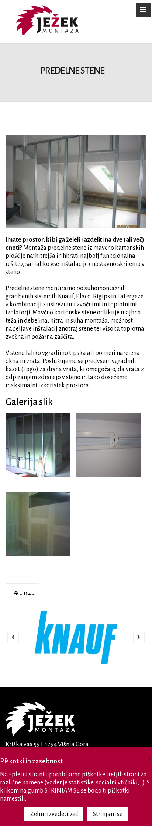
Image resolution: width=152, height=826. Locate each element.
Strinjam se (107, 814)
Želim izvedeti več (54, 814)
